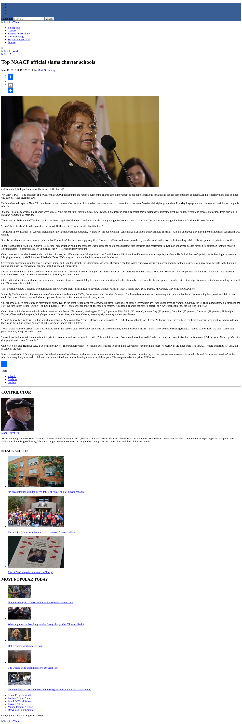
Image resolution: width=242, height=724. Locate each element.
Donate (11, 42)
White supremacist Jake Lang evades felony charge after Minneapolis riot (46, 624)
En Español (14, 27)
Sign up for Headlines (19, 33)
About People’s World (19, 695)
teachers (12, 382)
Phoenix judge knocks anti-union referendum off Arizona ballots (41, 532)
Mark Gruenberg (46, 70)
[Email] (124, 85)
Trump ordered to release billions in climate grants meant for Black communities (49, 689)
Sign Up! (6, 54)
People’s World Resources (21, 701)
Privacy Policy (15, 704)
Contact (12, 30)
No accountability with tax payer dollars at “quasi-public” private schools (46, 491)
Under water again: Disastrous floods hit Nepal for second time (40, 602)
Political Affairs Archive (20, 698)
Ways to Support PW (19, 39)
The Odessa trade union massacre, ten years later (33, 667)
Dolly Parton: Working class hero (25, 646)
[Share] (124, 77)
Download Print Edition (20, 710)
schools (12, 376)
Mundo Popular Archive (20, 707)
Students (12, 379)
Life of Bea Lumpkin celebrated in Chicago (30, 572)
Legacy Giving (16, 36)
